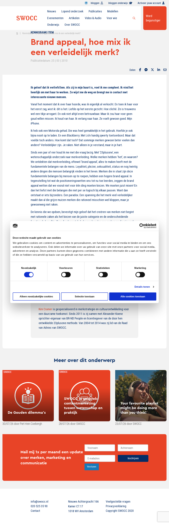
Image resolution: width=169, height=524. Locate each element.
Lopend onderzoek (72, 11)
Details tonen (142, 286)
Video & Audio (93, 18)
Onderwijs (53, 24)
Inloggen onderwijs (118, 3)
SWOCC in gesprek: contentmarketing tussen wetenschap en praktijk (83, 405)
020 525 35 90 (39, 506)
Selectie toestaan (84, 296)
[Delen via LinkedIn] (158, 70)
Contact (35, 510)
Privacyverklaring (116, 506)
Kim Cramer (45, 309)
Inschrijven (133, 458)
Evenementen (55, 18)
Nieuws (51, 11)
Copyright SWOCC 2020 (120, 510)
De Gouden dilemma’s (27, 412)
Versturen (91, 466)
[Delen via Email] (165, 70)
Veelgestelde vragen (118, 501)
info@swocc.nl (39, 501)
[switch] (66, 274)
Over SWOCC (72, 24)
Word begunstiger (153, 18)
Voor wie (112, 18)
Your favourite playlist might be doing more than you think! (139, 408)
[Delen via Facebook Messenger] (146, 70)
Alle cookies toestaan (132, 296)
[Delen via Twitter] (152, 70)
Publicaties (95, 11)
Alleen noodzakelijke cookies (36, 296)
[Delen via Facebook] (140, 70)
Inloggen (95, 3)
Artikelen (74, 18)
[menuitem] (52, 11)
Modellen (112, 11)
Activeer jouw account (149, 3)
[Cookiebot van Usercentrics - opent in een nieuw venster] (141, 225)
